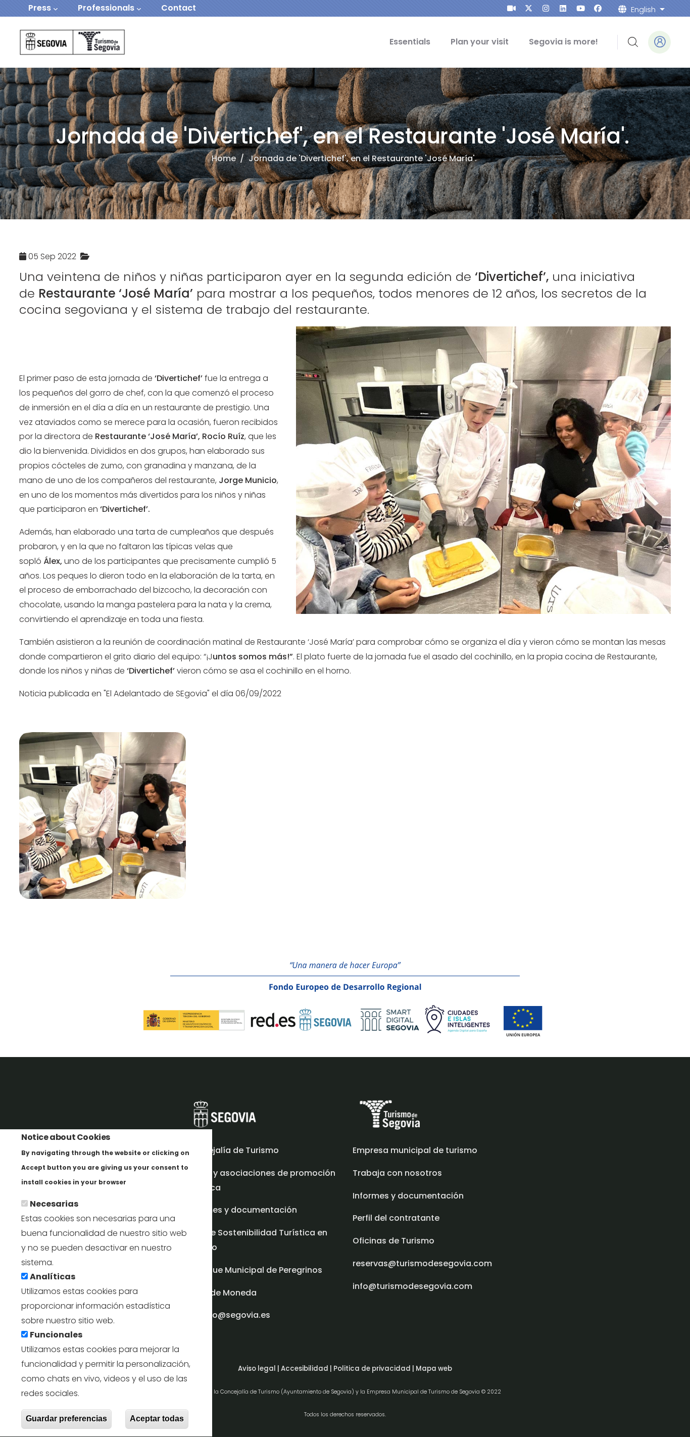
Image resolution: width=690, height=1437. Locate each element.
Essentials (409, 41)
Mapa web (434, 1368)
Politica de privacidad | (374, 1368)
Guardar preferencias (66, 1418)
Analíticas (52, 1277)
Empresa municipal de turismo (415, 1150)
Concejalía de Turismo (232, 1150)
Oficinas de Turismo (393, 1241)
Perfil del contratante (396, 1218)
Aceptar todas (157, 1418)
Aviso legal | (259, 1368)
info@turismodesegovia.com (412, 1286)
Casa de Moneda (221, 1293)
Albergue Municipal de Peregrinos (254, 1270)
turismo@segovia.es (228, 1315)
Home (224, 158)
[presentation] (511, 8)
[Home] (58, 42)
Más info (145, 1181)
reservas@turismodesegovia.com (422, 1263)
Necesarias (54, 1204)
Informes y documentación (408, 1196)
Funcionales (56, 1335)
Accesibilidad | (307, 1368)
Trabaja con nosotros (397, 1173)
